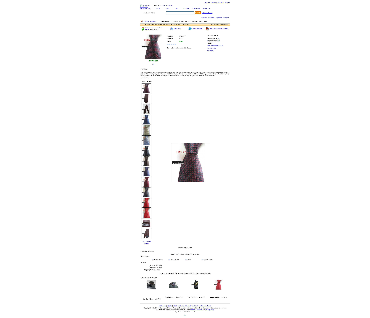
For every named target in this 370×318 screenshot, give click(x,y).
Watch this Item (197, 28)
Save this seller (211, 48)
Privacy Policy (209, 309)
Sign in (147, 29)
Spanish (207, 2)
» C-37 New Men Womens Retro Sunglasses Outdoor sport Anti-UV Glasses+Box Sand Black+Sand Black (150, 293)
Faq (183, 306)
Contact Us (202, 306)
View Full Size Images (146, 242)
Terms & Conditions (196, 309)
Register (169, 5)
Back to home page (150, 21)
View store (210, 50)
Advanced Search (207, 13)
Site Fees (188, 306)
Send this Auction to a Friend (219, 28)
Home (158, 8)
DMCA (209, 306)
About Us (195, 306)
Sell (177, 8)
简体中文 (220, 2)
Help (179, 306)
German (213, 2)
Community (196, 8)
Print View (177, 28)
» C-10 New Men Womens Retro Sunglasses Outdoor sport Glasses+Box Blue (172, 292)
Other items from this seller (215, 45)
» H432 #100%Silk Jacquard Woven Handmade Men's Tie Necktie (217, 292)
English (227, 2)
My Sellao (186, 8)
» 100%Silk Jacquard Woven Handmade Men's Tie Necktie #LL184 (195, 292)
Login (163, 5)
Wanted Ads (206, 8)
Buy (167, 8)
